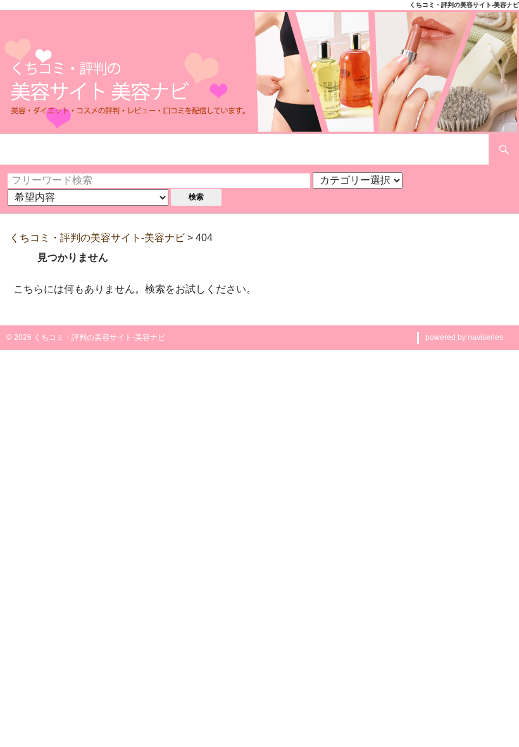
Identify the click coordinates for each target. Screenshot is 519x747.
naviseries (485, 337)
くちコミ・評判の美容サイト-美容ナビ (97, 237)
